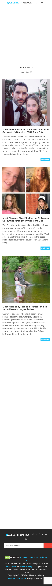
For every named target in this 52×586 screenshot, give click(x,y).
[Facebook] (33, 534)
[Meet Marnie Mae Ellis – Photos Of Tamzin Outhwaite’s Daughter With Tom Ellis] (26, 102)
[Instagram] (39, 534)
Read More (45, 159)
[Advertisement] (26, 37)
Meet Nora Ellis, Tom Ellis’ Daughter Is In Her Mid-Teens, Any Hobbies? (24, 308)
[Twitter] (42, 534)
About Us (23, 557)
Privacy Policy (26, 566)
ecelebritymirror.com (17, 578)
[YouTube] (46, 534)
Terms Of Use (10, 566)
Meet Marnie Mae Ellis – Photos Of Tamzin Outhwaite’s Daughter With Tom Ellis (25, 131)
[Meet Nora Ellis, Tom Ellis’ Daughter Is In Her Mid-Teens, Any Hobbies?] (26, 279)
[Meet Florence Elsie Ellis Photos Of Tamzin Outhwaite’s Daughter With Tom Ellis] (26, 190)
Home (22, 72)
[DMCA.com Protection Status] (12, 557)
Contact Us (33, 557)
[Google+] (36, 534)
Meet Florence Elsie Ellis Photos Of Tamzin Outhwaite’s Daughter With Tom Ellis (25, 219)
